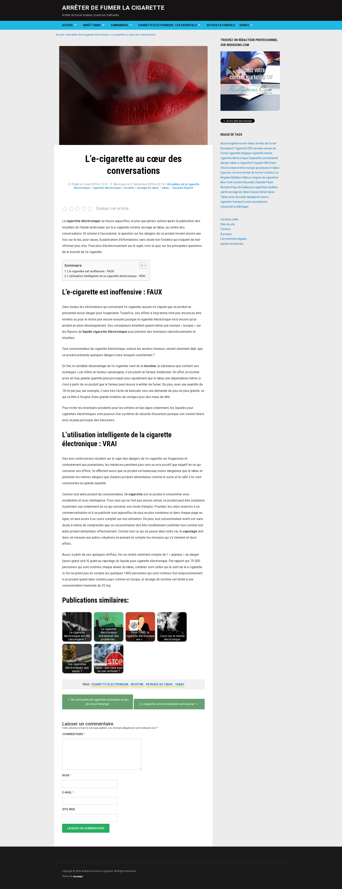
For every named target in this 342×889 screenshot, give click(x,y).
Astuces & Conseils (221, 25)
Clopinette (255, 158)
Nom (66, 775)
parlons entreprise (231, 243)
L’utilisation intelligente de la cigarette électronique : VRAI (106, 276)
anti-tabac (248, 143)
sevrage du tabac (148, 188)
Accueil (67, 25)
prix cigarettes (259, 187)
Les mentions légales (233, 238)
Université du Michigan (234, 206)
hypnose (225, 172)
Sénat (263, 192)
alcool (224, 143)
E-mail (68, 792)
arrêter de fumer (266, 143)
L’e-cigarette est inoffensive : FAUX (90, 271)
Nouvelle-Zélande (254, 182)
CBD (250, 148)
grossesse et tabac (267, 167)
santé (224, 192)
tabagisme (253, 197)
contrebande (270, 158)
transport (238, 201)
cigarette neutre (262, 153)
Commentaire (73, 734)
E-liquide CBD (260, 162)
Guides (244, 25)
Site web (68, 809)
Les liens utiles (229, 219)
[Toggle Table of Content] (140, 265)
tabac (165, 188)
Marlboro (237, 177)
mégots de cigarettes (265, 177)
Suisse (254, 192)
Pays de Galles (240, 187)
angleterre (234, 143)
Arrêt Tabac (92, 25)
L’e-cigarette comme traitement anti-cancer (167, 704)
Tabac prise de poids (233, 197)
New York (226, 182)
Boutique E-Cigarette (233, 148)
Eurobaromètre (236, 167)
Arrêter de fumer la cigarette (113, 7)
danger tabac (228, 162)
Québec (273, 187)
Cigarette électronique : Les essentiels (167, 25)
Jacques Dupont (182, 188)
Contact (225, 229)
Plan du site (227, 224)
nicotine (129, 188)
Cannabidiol (119, 25)
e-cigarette (245, 162)
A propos (226, 234)
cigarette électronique (107, 188)
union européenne (256, 201)
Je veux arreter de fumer (247, 172)
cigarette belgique (240, 153)
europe (250, 167)
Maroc (247, 177)
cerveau (258, 148)
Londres (269, 172)
